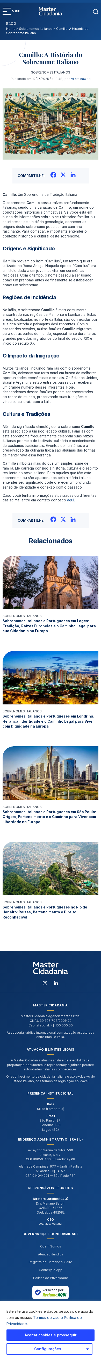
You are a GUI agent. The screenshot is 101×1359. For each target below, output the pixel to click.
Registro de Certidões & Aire (50, 1262)
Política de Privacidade (50, 1278)
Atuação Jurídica (50, 1254)
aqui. (71, 500)
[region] (50, 1330)
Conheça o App (50, 1270)
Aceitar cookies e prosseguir (50, 1335)
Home (11, 29)
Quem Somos (50, 1246)
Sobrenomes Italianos (36, 29)
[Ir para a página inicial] (50, 11)
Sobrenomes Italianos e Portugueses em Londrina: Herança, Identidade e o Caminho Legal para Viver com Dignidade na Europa (48, 721)
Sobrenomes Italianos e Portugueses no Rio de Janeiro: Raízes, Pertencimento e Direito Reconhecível (45, 912)
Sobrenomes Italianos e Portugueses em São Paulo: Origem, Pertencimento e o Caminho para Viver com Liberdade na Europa (49, 817)
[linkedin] (56, 983)
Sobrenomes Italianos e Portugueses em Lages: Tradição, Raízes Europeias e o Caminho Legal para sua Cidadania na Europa (49, 626)
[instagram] (45, 983)
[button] (7, 11)
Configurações (47, 1349)
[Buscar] (95, 11)
